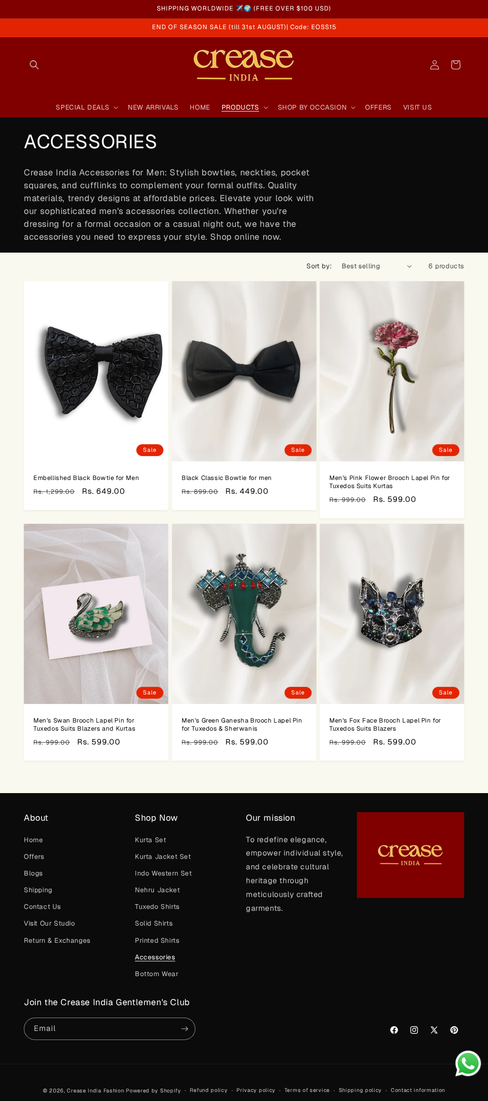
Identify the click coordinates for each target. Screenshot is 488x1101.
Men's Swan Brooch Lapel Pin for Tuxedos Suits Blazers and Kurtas (84, 725)
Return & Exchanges (57, 940)
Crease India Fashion (95, 1090)
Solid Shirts (154, 923)
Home (33, 840)
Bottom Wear (157, 973)
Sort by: (319, 266)
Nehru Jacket (157, 890)
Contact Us (42, 906)
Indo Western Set (163, 873)
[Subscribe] (184, 1029)
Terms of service (307, 1090)
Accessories (155, 957)
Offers (34, 856)
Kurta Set (150, 840)
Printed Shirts (157, 940)
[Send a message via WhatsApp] (468, 1064)
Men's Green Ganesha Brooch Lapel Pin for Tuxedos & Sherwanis (242, 725)
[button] (34, 64)
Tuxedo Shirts (157, 906)
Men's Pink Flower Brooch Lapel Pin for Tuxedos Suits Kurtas (389, 482)
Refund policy (208, 1090)
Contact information (418, 1090)
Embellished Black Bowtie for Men (86, 478)
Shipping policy (360, 1090)
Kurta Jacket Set (163, 856)
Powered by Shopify (153, 1090)
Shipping (38, 890)
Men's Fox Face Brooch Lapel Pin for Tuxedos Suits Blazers (385, 725)
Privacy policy (255, 1090)
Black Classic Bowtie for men (227, 478)
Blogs (33, 873)
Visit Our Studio (49, 923)
